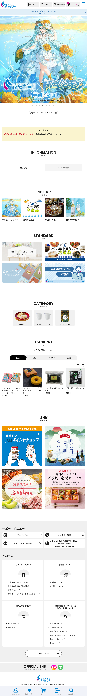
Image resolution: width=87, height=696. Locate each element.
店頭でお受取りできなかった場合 (62, 635)
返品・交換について (57, 639)
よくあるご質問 (64, 535)
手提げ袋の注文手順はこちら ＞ (48, 134)
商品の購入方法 (14, 623)
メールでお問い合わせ (23, 543)
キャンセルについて (57, 623)
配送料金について (56, 582)
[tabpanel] (43, 59)
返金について (55, 643)
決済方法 (11, 627)
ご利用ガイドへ (43, 653)
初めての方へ (22, 535)
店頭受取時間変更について (60, 631)
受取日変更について (57, 627)
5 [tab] (46, 105)
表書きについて (14, 590)
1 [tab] (33, 105)
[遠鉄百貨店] (8, 7)
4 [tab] (43, 105)
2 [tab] (36, 105)
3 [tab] (39, 105)
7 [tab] (53, 105)
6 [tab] (50, 105)
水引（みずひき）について (18, 582)
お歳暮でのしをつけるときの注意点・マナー (24, 594)
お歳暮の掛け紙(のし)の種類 (18, 586)
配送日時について (56, 586)
